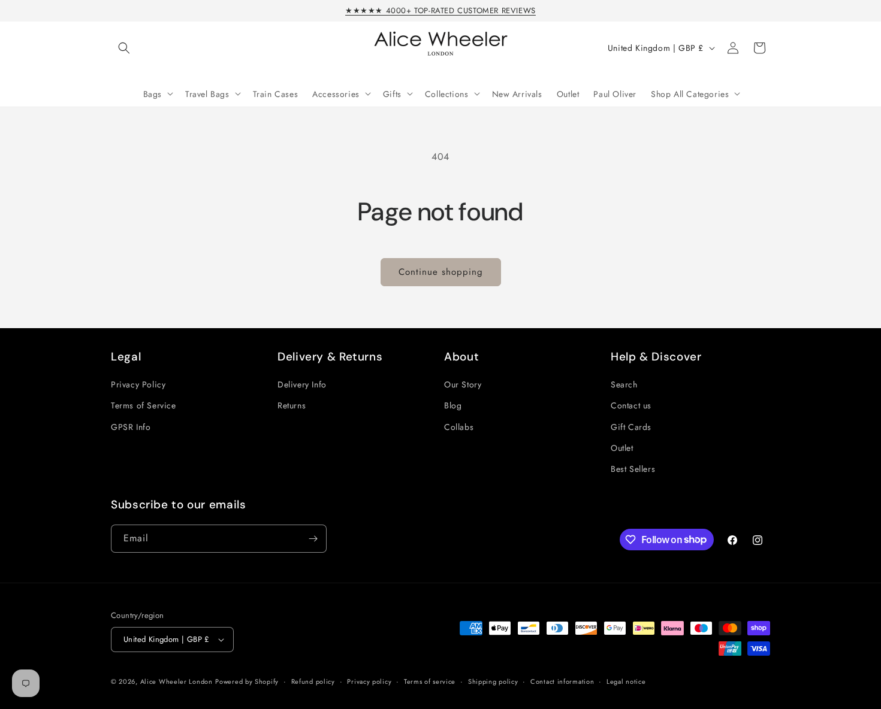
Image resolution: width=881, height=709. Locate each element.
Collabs (458, 427)
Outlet (622, 448)
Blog (452, 405)
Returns (291, 405)
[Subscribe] (313, 539)
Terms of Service (143, 405)
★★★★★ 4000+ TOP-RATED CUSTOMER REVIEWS (440, 10)
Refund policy (313, 681)
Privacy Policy (138, 384)
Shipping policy (493, 681)
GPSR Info (130, 427)
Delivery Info (302, 384)
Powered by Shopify (247, 681)
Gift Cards (631, 427)
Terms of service (429, 681)
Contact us (631, 405)
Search (624, 384)
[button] (124, 48)
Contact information (562, 681)
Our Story (462, 384)
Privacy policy (369, 681)
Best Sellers (633, 469)
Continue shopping (441, 271)
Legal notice (626, 681)
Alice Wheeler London (176, 681)
